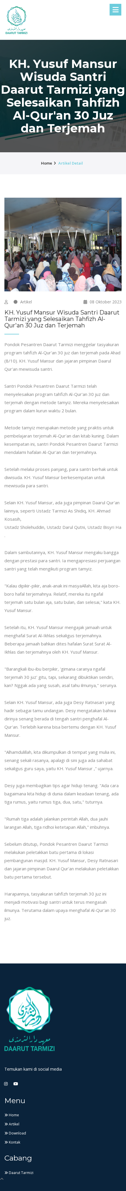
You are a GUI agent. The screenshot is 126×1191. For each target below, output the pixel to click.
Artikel (25, 302)
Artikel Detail (70, 163)
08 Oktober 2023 (105, 302)
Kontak (15, 1151)
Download (18, 1139)
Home (15, 1115)
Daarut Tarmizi (23, 1181)
